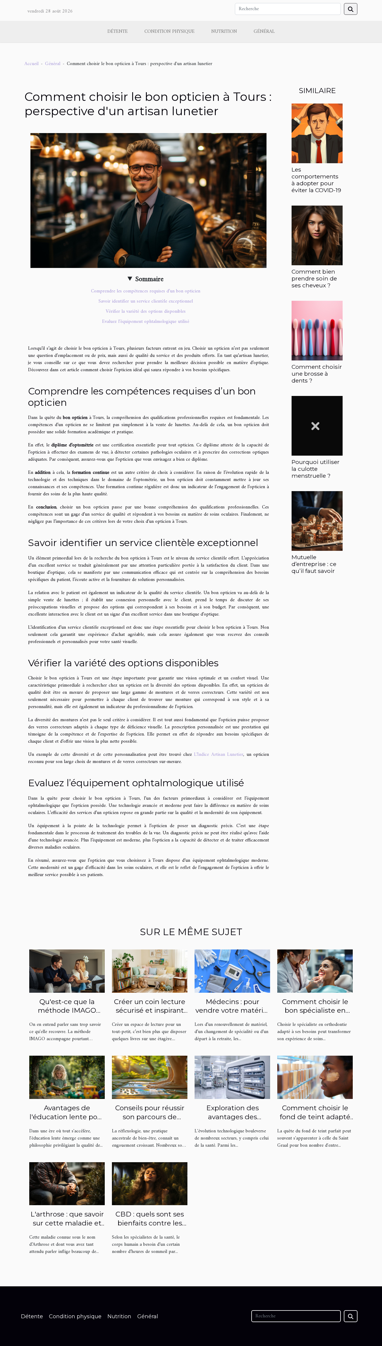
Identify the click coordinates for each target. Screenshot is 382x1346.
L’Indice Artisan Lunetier (218, 754)
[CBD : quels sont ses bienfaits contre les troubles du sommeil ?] (149, 1183)
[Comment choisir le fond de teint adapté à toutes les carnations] (315, 1077)
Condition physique (169, 31)
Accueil (31, 64)
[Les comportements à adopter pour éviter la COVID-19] (317, 133)
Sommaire (149, 279)
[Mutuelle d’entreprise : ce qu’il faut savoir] (317, 521)
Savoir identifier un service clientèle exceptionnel (145, 301)
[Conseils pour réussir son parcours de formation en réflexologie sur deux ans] (149, 1077)
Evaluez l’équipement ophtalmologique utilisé (145, 321)
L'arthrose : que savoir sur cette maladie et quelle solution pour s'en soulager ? (67, 1227)
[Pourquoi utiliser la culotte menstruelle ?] (317, 426)
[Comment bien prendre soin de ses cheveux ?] (317, 235)
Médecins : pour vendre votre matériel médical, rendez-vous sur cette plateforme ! (232, 1015)
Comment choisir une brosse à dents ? (317, 373)
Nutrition (224, 31)
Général (264, 31)
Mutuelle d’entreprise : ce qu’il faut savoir (314, 563)
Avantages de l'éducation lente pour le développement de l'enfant (67, 1121)
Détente (117, 31)
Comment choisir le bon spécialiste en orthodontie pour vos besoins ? (315, 1015)
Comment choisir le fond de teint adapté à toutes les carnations (315, 1121)
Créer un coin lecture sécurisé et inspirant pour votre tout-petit (149, 1010)
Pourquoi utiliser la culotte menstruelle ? (316, 468)
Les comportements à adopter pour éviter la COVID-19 (316, 180)
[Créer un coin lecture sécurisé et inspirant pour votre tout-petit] (149, 971)
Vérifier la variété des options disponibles (146, 311)
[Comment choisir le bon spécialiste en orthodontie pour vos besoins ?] (315, 971)
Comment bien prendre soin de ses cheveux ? (314, 278)
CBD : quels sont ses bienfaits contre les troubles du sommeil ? (149, 1223)
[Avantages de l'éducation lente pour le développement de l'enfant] (67, 1077)
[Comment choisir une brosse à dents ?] (317, 330)
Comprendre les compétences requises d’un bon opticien (145, 291)
